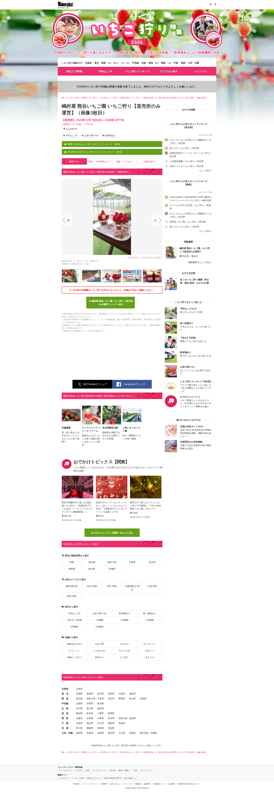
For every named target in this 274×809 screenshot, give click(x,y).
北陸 (143, 62)
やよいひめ (124, 650)
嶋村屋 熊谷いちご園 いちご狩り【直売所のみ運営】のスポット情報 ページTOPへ (127, 745)
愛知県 (79, 713)
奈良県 (111, 718)
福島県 (132, 693)
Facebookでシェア (134, 384)
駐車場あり (110, 135)
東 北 (65, 693)
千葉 (122, 63)
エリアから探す (169, 71)
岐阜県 (90, 713)
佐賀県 (90, 732)
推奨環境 (104, 784)
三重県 (100, 713)
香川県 (79, 727)
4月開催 (74, 626)
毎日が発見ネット (130, 778)
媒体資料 (147, 784)
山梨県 (79, 703)
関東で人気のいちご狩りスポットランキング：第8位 (94, 144)
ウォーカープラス (65, 770)
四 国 (65, 727)
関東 (103, 62)
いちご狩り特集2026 (72, 62)
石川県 (79, 708)
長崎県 (100, 732)
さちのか (124, 643)
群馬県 (71, 568)
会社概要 (171, 784)
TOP (73, 161)
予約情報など (99, 161)
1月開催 (99, 619)
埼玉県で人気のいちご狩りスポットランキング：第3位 (95, 151)
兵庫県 (100, 718)
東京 (110, 63)
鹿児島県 (144, 732)
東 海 (65, 713)
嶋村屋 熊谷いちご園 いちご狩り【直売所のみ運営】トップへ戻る (112, 302)
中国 (176, 62)
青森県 (90, 693)
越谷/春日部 (72, 586)
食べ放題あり (149, 613)
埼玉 (128, 63)
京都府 (90, 718)
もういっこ (74, 650)
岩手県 (100, 693)
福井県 (100, 708)
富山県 (90, 708)
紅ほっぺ (149, 650)
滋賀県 (132, 718)
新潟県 (100, 703)
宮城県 (79, 693)
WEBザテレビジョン (94, 778)
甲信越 (135, 62)
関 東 (65, 698)
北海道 (88, 62)
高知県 (111, 727)
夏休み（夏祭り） (125, 770)
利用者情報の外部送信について (188, 784)
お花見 (87, 770)
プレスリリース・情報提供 (131, 784)
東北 (96, 62)
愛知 (157, 63)
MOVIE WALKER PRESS (112, 778)
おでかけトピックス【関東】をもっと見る (112, 532)
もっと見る (205, 170)
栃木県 (91, 568)
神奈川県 (112, 562)
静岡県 (111, 713)
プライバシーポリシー (90, 784)
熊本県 (111, 732)
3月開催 (150, 619)
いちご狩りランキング (137, 71)
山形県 (121, 693)
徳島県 (100, 727)
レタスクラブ (64, 778)
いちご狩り (78, 770)
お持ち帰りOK (91, 135)
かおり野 (99, 643)
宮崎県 (132, 732)
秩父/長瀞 (92, 586)
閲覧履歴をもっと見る (199, 262)
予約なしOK (105, 71)
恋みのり (99, 657)
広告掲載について (159, 784)
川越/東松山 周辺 (132, 588)
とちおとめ (99, 650)
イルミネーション (146, 770)
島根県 (121, 723)
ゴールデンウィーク (100, 770)
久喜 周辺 (152, 586)
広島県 (79, 723)
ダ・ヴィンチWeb (77, 778)
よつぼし (124, 657)
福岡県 (79, 732)
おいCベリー (150, 643)
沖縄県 (153, 732)
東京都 (91, 562)
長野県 (90, 703)
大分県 (121, 732)
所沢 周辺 (112, 586)
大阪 (169, 63)
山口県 (100, 723)
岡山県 (90, 723)
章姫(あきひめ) (74, 643)
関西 (163, 62)
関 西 (65, 718)
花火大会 (113, 770)
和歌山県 (122, 718)
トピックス (200, 71)
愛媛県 (90, 727)
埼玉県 (69, 129)
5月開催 (99, 626)
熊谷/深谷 (72, 596)
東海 (151, 62)
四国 (183, 62)
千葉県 (132, 562)
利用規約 (76, 784)
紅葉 (135, 770)
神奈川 (116, 63)
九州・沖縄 (193, 62)
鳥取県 (111, 723)
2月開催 (124, 619)
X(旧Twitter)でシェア (95, 384)
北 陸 (65, 708)
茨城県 (112, 568)
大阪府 (79, 718)
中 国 (65, 723)
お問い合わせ (114, 784)
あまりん (149, 657)
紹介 (148, 161)
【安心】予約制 (73, 71)
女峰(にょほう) (74, 657)
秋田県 (111, 693)
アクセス (124, 161)
